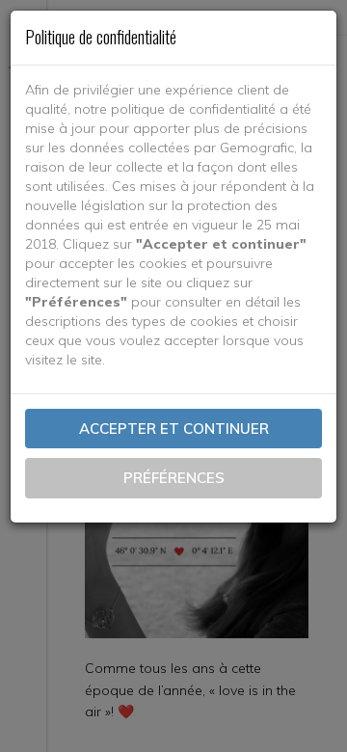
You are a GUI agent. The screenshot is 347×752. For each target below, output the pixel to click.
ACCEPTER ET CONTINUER (174, 428)
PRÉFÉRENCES (174, 478)
